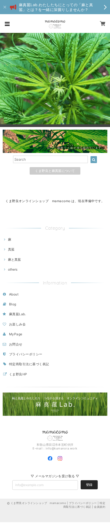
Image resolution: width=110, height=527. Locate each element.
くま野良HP (18, 374)
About (13, 294)
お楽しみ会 (17, 324)
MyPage (15, 334)
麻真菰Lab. (17, 314)
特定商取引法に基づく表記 (29, 364)
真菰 (11, 249)
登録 (89, 485)
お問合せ (15, 344)
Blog (12, 304)
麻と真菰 (14, 259)
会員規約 (99, 506)
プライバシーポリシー (25, 354)
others (12, 269)
